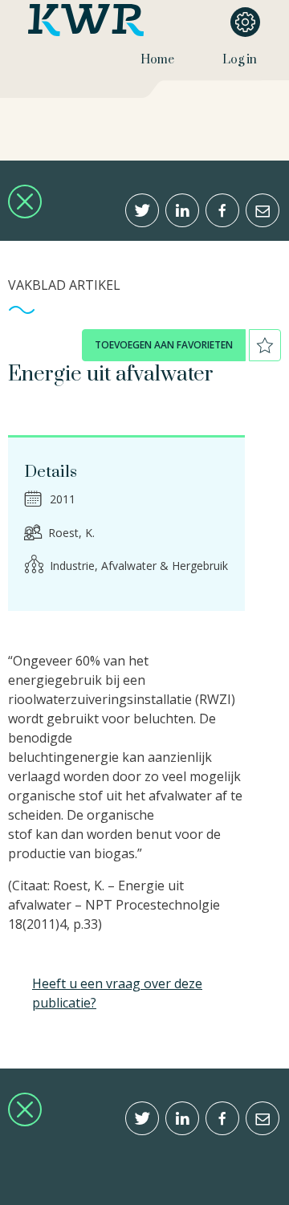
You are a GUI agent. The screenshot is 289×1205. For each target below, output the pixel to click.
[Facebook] (222, 210)
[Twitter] (142, 210)
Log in (239, 59)
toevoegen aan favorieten (164, 345)
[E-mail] (262, 210)
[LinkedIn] (182, 210)
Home (157, 59)
